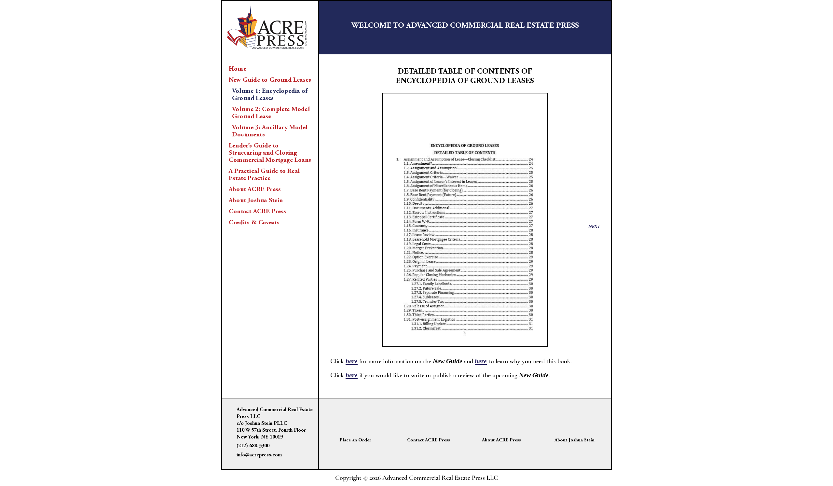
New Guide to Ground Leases (270, 80)
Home (237, 69)
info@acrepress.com (259, 455)
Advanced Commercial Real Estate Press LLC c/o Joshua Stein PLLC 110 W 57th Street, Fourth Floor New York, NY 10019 (275, 423)
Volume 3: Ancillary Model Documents (269, 131)
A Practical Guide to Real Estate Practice (264, 175)
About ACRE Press (255, 189)
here (352, 361)
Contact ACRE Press (257, 211)
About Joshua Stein (256, 200)
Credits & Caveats (254, 222)
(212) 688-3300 (253, 446)
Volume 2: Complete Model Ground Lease (271, 113)
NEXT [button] (594, 227)
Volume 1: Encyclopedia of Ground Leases (269, 95)
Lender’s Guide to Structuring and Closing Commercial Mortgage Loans (270, 153)
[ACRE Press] (267, 26)
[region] (465, 220)
